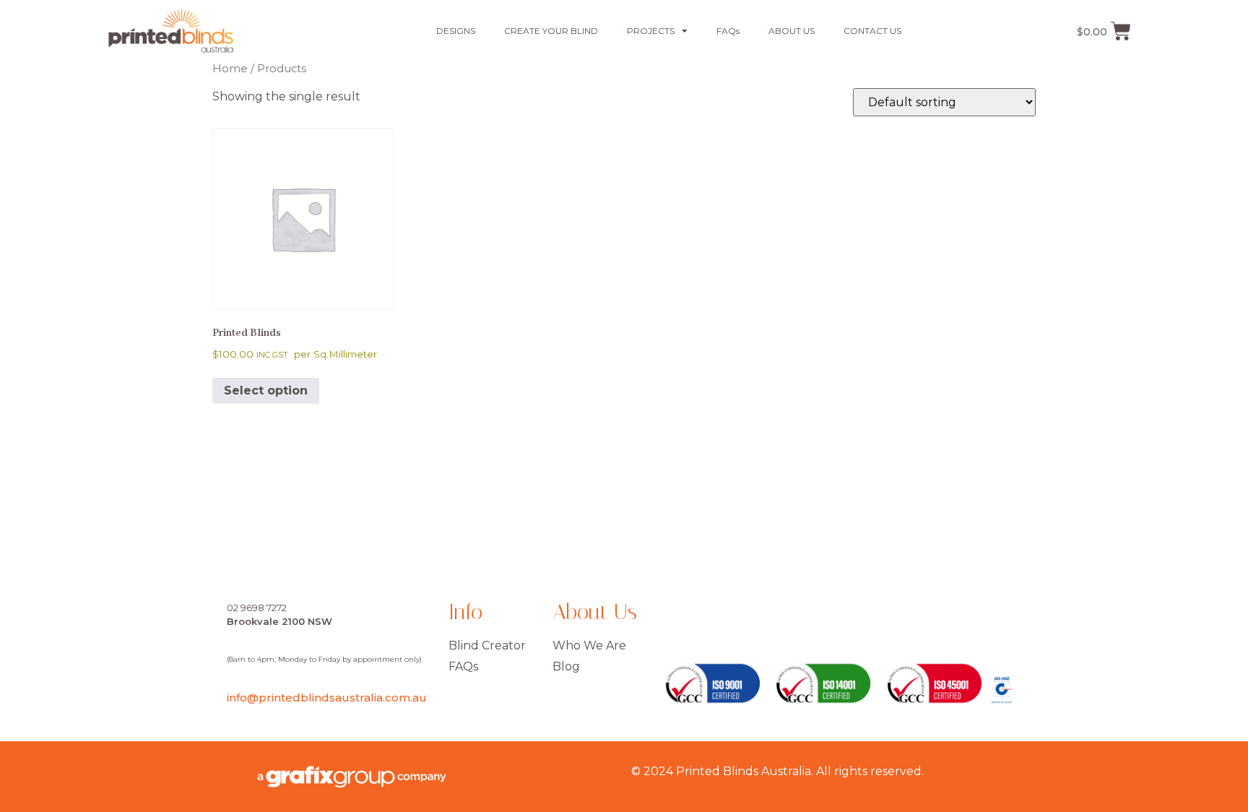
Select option (266, 390)
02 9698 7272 (257, 607)
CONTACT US (872, 30)
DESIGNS (455, 30)
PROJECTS (651, 30)
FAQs (728, 30)
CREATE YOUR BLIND (551, 30)
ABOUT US (791, 30)
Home (230, 68)
